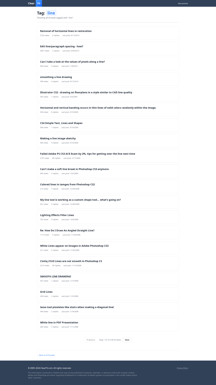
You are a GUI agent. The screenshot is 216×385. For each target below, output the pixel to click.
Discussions (183, 3)
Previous (91, 339)
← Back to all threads (46, 355)
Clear (34, 3)
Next (127, 339)
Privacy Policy (182, 368)
